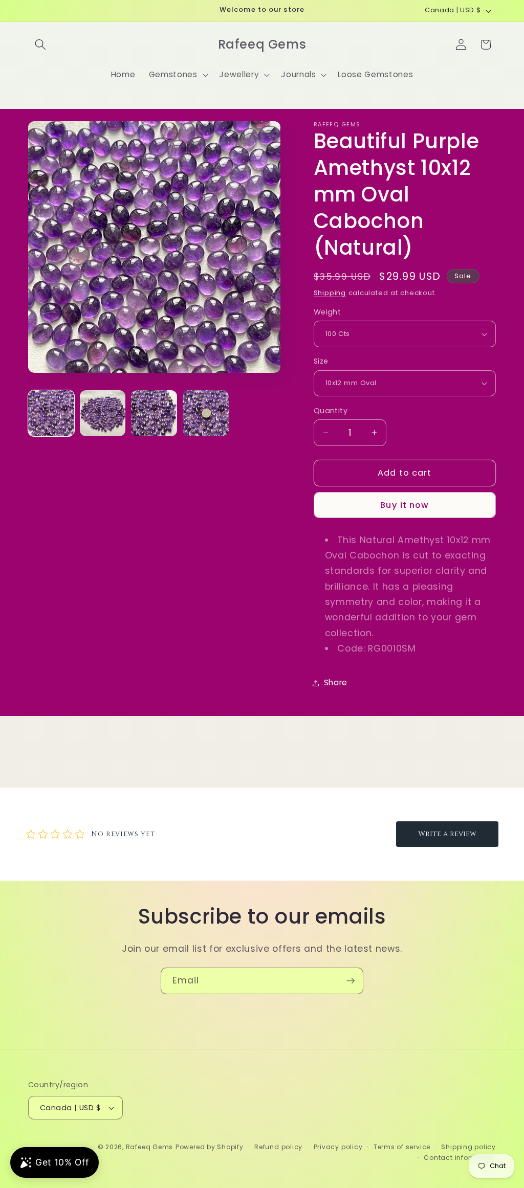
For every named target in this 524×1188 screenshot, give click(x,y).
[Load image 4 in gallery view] (206, 413)
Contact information (460, 1157)
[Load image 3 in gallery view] (154, 413)
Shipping (330, 293)
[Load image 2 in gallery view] (103, 413)
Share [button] (335, 682)
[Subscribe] (350, 981)
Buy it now (404, 505)
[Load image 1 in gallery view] (51, 413)
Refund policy (278, 1146)
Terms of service (402, 1146)
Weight (327, 312)
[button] (40, 44)
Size (321, 361)
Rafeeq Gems (149, 1146)
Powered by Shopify (210, 1146)
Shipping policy (468, 1146)
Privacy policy (338, 1146)
